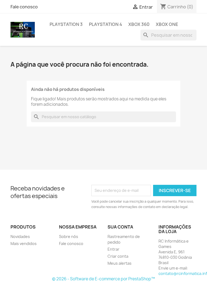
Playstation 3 (66, 24)
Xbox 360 (139, 24)
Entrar (113, 249)
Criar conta (118, 256)
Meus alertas (120, 263)
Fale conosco (24, 7)
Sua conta (120, 227)
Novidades (20, 236)
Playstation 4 (105, 24)
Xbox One (167, 24)
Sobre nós (68, 236)
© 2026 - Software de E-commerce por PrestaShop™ (103, 279)
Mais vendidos (24, 243)
